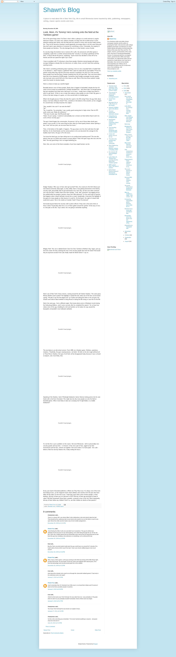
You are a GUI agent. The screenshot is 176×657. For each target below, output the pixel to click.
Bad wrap (127, 124)
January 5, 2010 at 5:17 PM (55, 601)
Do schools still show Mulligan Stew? (113, 153)
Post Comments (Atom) (57, 633)
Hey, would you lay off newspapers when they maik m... (128, 100)
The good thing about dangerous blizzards (128, 188)
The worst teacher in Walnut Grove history (128, 172)
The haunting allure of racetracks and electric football (113, 130)
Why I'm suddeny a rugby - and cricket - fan (129, 195)
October (127, 235)
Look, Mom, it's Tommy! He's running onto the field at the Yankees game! (113, 160)
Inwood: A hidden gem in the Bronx (113, 108)
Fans (54, 506)
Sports (62, 506)
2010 (125, 88)
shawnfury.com (113, 78)
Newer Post (47, 630)
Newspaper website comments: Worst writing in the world (113, 122)
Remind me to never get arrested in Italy (128, 211)
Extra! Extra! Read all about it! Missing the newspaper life (113, 172)
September (128, 237)
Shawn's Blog (61, 9)
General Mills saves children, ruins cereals (128, 180)
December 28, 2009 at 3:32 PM (56, 552)
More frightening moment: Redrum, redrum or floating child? (113, 148)
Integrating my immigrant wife (113, 116)
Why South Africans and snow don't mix (128, 145)
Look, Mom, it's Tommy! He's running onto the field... (128, 109)
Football (58, 506)
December (128, 93)
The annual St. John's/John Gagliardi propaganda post (113, 95)
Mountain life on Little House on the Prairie (113, 104)
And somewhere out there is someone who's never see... (129, 153)
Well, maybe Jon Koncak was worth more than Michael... (129, 118)
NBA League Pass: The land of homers (113, 166)
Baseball (50, 506)
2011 (125, 86)
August (127, 241)
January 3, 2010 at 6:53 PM (55, 589)
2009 (125, 90)
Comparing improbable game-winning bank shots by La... (129, 202)
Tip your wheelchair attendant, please (113, 112)
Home (72, 630)
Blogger (95, 644)
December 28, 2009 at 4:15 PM (56, 565)
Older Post (98, 630)
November (128, 231)
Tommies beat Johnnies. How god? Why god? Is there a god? (113, 88)
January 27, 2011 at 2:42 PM (55, 611)
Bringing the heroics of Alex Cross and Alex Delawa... (128, 129)
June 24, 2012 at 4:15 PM (55, 623)
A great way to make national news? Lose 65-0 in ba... (128, 163)
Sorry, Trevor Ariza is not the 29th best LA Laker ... (128, 137)
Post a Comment (50, 626)
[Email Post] (64, 504)
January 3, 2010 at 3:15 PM (55, 577)
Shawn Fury (51, 528)
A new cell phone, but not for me (113, 135)
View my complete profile (114, 71)
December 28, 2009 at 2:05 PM (56, 538)
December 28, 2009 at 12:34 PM (57, 523)
